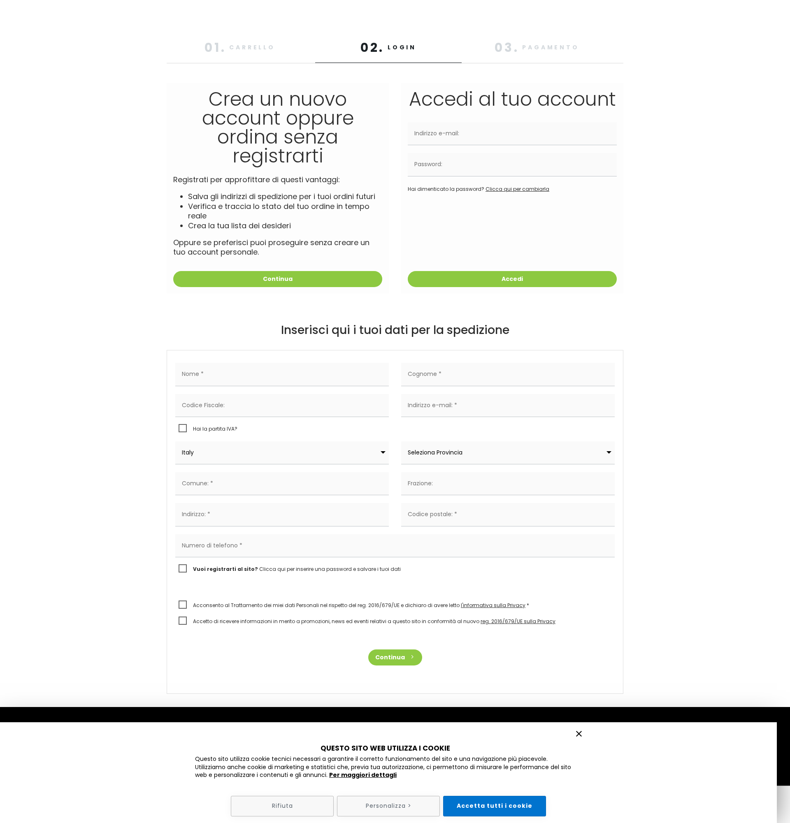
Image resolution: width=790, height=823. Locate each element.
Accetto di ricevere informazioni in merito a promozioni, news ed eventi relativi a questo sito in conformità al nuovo (374, 621)
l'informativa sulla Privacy (493, 605)
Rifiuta (282, 806)
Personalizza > (388, 806)
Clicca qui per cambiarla (517, 188)
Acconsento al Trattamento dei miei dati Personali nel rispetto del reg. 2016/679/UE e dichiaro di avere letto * (361, 605)
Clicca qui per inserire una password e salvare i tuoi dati (297, 569)
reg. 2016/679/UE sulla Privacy (518, 621)
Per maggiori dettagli (363, 775)
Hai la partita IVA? (215, 428)
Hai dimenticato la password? (478, 188)
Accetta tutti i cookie (494, 806)
